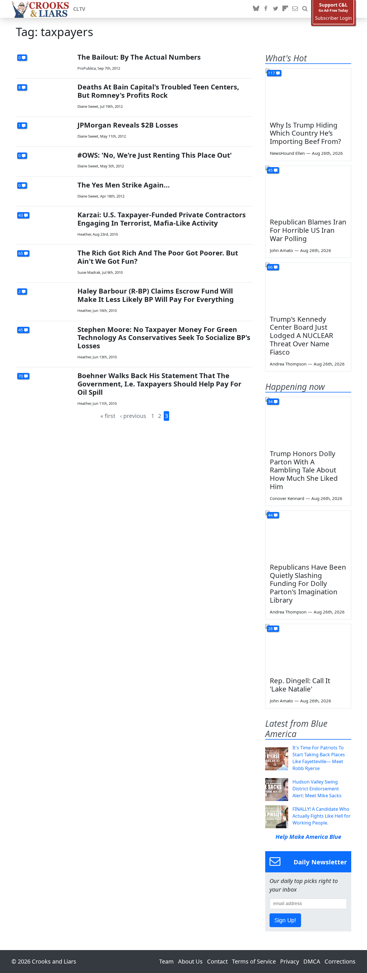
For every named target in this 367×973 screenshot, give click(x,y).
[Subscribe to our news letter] (295, 9)
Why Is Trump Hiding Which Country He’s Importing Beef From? (305, 133)
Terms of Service (254, 961)
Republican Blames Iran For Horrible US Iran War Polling (308, 230)
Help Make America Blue (308, 837)
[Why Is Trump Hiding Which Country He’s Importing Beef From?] (308, 93)
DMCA (311, 961)
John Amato (281, 250)
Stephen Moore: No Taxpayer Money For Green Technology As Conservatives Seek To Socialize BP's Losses (163, 338)
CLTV (79, 8)
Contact (217, 961)
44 (270, 515)
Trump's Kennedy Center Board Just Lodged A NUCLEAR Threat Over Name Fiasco (301, 335)
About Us (190, 961)
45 (20, 330)
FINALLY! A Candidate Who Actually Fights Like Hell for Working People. (321, 816)
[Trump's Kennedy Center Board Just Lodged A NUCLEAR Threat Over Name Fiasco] (308, 287)
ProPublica (86, 68)
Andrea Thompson (288, 364)
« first (107, 416)
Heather (84, 234)
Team (166, 961)
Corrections (340, 961)
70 (20, 376)
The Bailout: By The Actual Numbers (139, 57)
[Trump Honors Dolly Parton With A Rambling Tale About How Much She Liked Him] (308, 421)
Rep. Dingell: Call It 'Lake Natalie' (300, 684)
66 (270, 267)
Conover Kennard (287, 498)
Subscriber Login (333, 18)
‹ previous (133, 416)
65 (20, 253)
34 (270, 401)
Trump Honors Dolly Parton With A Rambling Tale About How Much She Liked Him (304, 470)
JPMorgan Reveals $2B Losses (127, 125)
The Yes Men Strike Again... (123, 184)
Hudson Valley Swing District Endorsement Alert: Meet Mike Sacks (316, 789)
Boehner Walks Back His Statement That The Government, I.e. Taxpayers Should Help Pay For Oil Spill (159, 384)
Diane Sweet (87, 106)
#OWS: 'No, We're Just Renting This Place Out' (154, 155)
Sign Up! (285, 920)
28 (270, 628)
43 (20, 215)
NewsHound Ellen (287, 153)
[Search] (304, 9)
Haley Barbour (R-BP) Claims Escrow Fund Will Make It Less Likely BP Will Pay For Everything (155, 295)
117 (271, 73)
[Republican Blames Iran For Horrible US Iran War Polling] (308, 190)
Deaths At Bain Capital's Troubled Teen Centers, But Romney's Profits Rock (158, 91)
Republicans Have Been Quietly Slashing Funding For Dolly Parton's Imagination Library (308, 583)
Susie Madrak (88, 272)
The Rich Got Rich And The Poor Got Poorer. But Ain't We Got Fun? (157, 257)
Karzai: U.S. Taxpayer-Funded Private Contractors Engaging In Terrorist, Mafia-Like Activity (161, 219)
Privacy (289, 961)
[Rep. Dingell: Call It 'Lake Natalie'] (308, 648)
